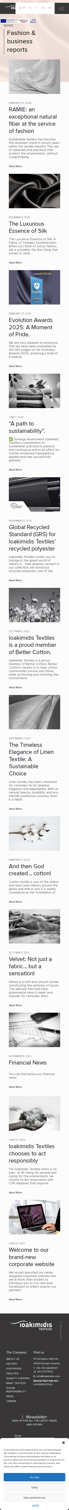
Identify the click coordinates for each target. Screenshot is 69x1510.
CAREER (11, 1401)
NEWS (10, 1396)
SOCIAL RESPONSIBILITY (16, 1389)
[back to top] (61, 1330)
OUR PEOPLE (14, 1368)
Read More (15, 166)
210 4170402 (45, 1371)
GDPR (35, 1505)
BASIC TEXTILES (16, 1383)
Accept (34, 1477)
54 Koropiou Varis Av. (46, 1358)
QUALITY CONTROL (18, 1378)
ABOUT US (12, 1359)
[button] (63, 1443)
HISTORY (11, 1363)
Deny (34, 1487)
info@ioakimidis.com (48, 1376)
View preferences (34, 1497)
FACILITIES (12, 1373)
